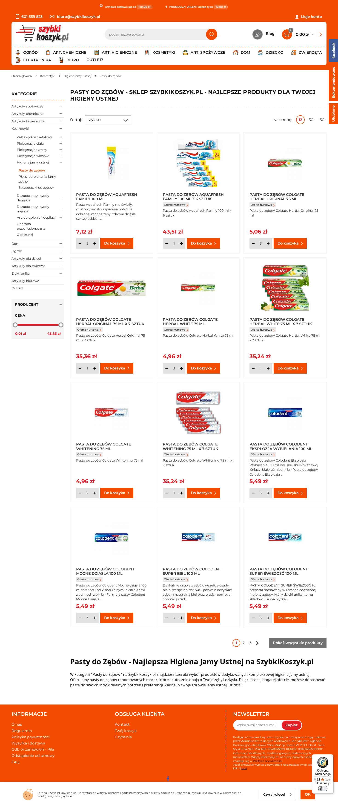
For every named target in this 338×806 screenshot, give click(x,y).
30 (311, 120)
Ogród (16, 251)
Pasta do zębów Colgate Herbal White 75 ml (190, 321)
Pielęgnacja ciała (30, 143)
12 (300, 120)
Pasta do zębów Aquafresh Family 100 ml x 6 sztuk (193, 196)
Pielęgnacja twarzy (32, 150)
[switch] (322, 788)
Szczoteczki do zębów (36, 188)
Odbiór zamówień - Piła (32, 749)
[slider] (15, 324)
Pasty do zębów (32, 170)
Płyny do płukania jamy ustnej (37, 179)
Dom (15, 244)
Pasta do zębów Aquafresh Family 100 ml (106, 196)
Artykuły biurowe (25, 281)
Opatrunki (25, 235)
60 (322, 120)
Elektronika (20, 273)
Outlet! (94, 60)
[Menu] (330, 757)
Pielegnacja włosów (33, 156)
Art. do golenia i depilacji (37, 217)
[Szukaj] (211, 34)
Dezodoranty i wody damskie (33, 198)
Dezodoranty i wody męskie (33, 209)
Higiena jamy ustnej (33, 162)
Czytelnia (123, 737)
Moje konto (311, 16)
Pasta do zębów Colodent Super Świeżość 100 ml (278, 571)
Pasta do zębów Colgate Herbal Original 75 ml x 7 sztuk (110, 321)
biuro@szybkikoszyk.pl (78, 16)
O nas (16, 724)
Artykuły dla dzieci (26, 258)
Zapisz (291, 725)
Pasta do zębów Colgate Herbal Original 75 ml (276, 196)
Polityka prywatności (30, 737)
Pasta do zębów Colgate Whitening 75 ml (103, 446)
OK (308, 794)
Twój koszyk (126, 731)
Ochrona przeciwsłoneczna (31, 226)
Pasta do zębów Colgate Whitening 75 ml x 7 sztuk (190, 446)
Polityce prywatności (267, 761)
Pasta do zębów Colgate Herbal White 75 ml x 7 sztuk (280, 321)
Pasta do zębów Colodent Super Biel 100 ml (192, 571)
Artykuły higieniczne (27, 121)
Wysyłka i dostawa (28, 743)
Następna (257, 643)
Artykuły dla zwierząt (28, 266)
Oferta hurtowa (174, 204)
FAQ (15, 762)
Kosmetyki (20, 129)
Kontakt (122, 724)
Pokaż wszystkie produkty (298, 643)
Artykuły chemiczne (27, 114)
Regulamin (21, 731)
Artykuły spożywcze (27, 106)
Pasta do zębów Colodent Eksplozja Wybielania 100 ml (280, 446)
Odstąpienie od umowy (33, 755)
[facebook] (167, 778)
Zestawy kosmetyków (34, 137)
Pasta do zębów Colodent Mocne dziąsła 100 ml (105, 571)
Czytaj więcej (274, 794)
